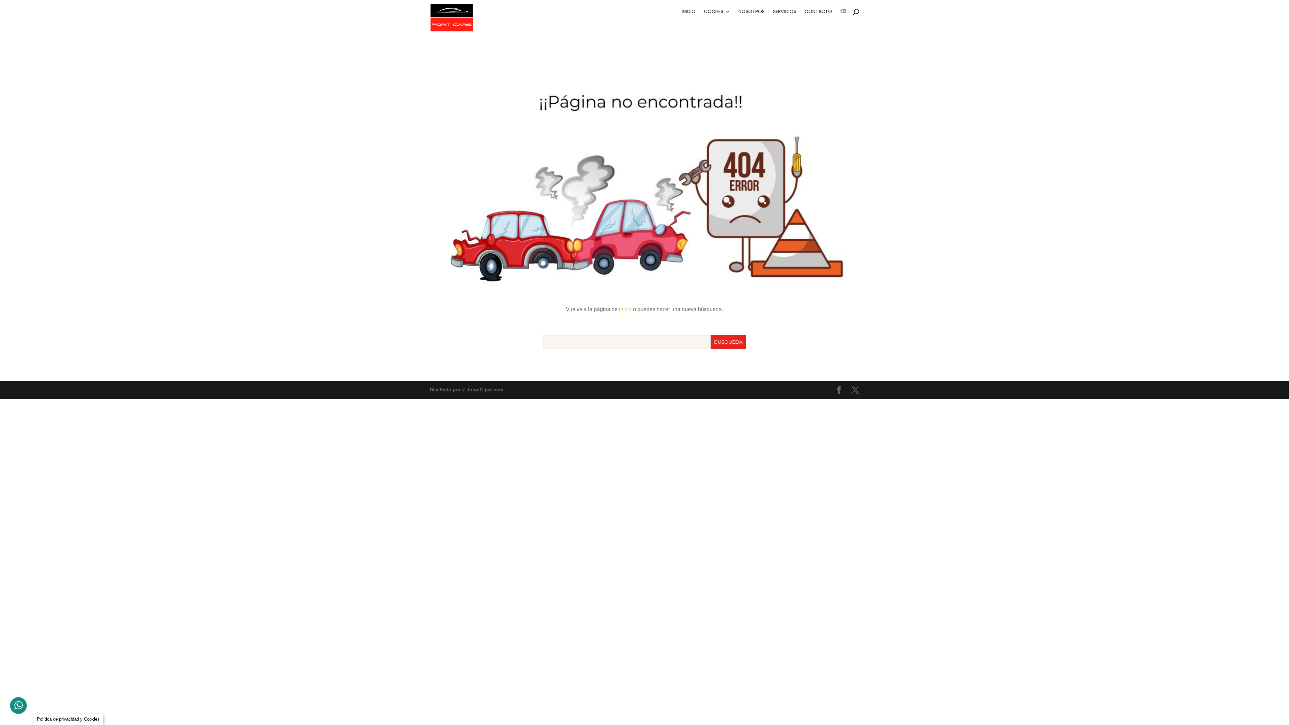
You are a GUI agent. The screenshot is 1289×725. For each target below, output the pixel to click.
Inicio (689, 12)
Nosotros (751, 12)
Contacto (818, 12)
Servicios (784, 12)
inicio (625, 309)
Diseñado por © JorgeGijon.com (466, 389)
